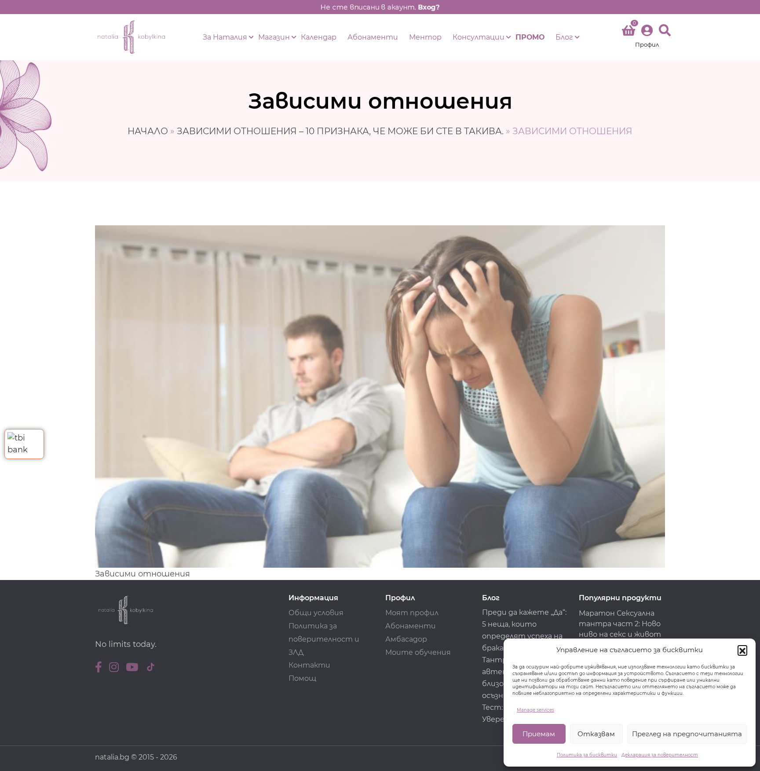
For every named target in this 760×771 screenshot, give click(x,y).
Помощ (302, 678)
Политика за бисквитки (587, 755)
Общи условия (316, 613)
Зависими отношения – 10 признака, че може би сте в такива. (340, 131)
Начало (148, 131)
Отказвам (596, 734)
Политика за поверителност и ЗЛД (324, 639)
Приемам (538, 734)
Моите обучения (418, 652)
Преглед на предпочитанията (687, 734)
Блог (564, 37)
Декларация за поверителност (659, 755)
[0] (628, 32)
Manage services (535, 710)
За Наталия (225, 37)
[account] (647, 37)
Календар (318, 37)
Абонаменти (372, 37)
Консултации (478, 37)
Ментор (425, 37)
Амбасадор (406, 639)
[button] (742, 650)
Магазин (274, 37)
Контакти (309, 665)
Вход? (429, 7)
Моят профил (411, 613)
